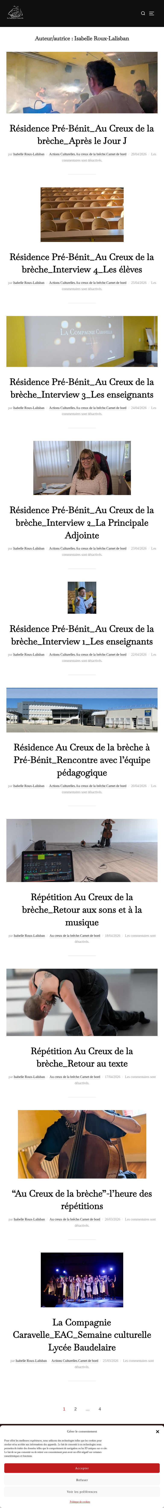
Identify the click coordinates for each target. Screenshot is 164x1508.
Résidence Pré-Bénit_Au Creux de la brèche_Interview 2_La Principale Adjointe (82, 522)
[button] (157, 1431)
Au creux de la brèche (90, 154)
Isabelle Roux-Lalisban (28, 154)
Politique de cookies (80, 1501)
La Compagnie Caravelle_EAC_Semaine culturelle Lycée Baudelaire (82, 1334)
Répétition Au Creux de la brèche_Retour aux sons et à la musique (82, 909)
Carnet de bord (116, 154)
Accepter (82, 1468)
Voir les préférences (82, 1491)
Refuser (82, 1480)
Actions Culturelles (62, 154)
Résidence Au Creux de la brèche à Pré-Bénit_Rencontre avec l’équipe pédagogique (82, 759)
